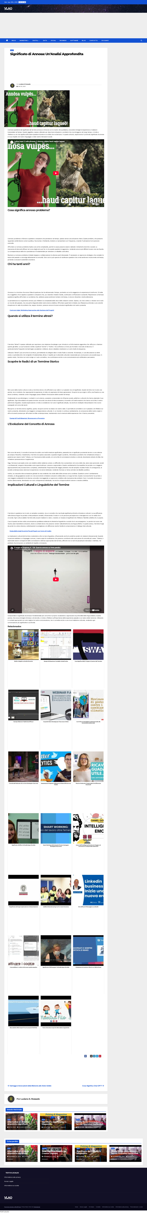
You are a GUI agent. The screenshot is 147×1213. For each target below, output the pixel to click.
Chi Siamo (105, 40)
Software (74, 40)
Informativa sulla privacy (12, 1177)
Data (45, 40)
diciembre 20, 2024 (15, 1156)
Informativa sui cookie (11, 1185)
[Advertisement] (73, 25)
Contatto (93, 40)
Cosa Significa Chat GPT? (92, 1086)
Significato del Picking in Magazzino (54, 1123)
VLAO (8, 8)
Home (76, 1207)
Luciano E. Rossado (24, 84)
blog (12, 50)
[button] (141, 40)
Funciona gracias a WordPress (12, 1207)
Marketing (24, 40)
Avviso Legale (8, 1181)
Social (53, 40)
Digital (36, 40)
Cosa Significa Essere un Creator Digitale (54, 1152)
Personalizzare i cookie (136, 1207)
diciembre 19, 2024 (119, 1156)
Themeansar (36, 1207)
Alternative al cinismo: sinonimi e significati (18, 1123)
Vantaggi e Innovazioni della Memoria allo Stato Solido (30, 1086)
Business (63, 40)
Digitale (44, 1148)
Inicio (14, 40)
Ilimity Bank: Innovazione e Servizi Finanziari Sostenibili (89, 1123)
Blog (84, 40)
